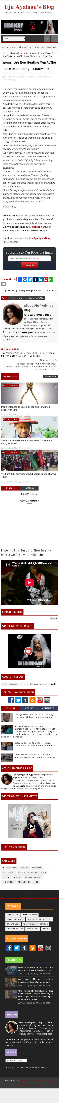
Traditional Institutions (35, 924)
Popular (11, 708)
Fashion (46, 929)
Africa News (9, 882)
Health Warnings (15, 919)
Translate (51, 684)
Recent (29, 708)
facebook (29, 488)
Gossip (6, 877)
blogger (10, 488)
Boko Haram (33, 929)
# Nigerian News (16, 298)
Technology (24, 882)
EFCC (36, 882)
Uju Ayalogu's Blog (34, 53)
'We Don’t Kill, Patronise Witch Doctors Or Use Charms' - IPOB (28, 475)
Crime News (12, 915)
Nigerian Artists (33, 877)
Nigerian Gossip (15, 929)
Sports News (13, 924)
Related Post (10, 376)
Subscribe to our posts (20, 332)
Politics (25, 868)
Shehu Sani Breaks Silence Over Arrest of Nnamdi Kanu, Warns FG (26, 442)
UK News (17, 877)
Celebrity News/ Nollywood (32, 872)
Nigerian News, (42, 76)
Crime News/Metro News (39, 919)
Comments (48, 708)
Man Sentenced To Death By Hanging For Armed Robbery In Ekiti (25, 408)
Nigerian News (16, 53)
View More (51, 376)
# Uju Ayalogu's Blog (35, 298)
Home (5, 53)
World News (9, 872)
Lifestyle (36, 868)
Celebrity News (29, 915)
